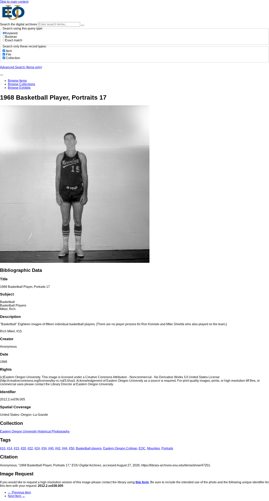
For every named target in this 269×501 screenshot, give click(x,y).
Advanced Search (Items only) (21, 67)
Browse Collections (21, 84)
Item (9, 51)
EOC (142, 448)
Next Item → (16, 496)
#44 (64, 448)
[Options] (82, 25)
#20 (23, 448)
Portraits (167, 448)
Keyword (11, 33)
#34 (44, 448)
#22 (30, 448)
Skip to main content (14, 1)
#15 (16, 448)
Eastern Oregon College (120, 448)
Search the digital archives (19, 24)
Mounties (153, 448)
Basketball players (89, 448)
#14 (9, 448)
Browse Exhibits (19, 87)
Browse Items (17, 80)
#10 (2, 448)
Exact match (13, 40)
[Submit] (1, 75)
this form (142, 482)
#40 (51, 448)
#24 (37, 448)
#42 (57, 448)
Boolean (11, 36)
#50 (71, 448)
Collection (13, 58)
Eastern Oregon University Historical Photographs (35, 431)
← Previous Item (19, 492)
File (8, 54)
